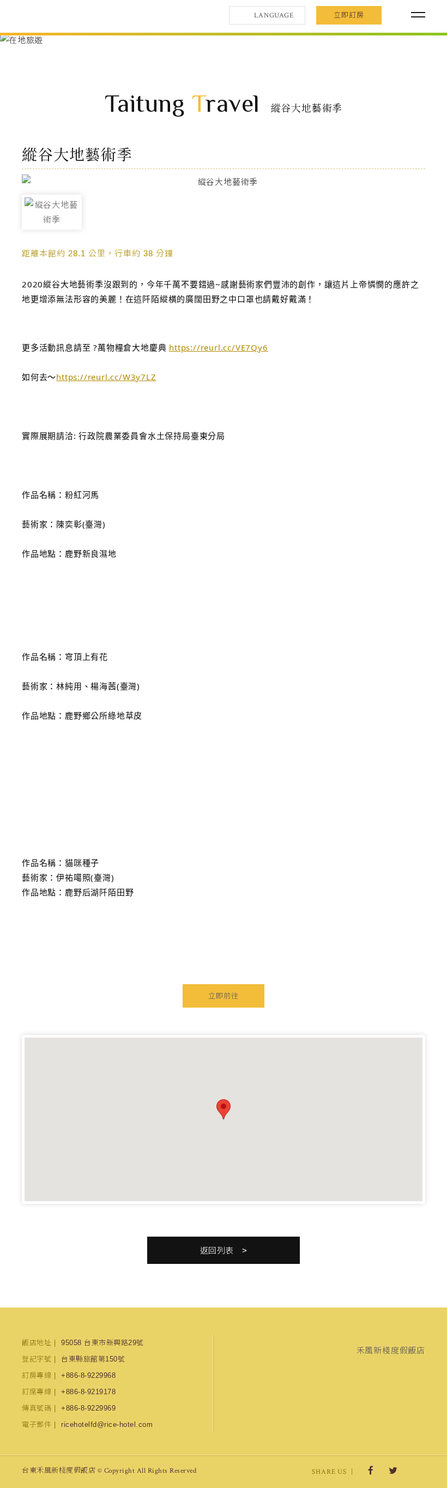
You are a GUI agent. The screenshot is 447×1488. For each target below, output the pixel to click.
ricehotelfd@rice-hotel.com (107, 1424)
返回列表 (217, 1250)
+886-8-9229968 (88, 1375)
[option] (223, 40)
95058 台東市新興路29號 (102, 1343)
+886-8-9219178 (88, 1392)
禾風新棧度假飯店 (79, 15)
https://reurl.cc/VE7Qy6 (218, 347)
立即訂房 (349, 15)
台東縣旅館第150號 (93, 1359)
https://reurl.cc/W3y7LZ (106, 376)
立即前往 (223, 996)
